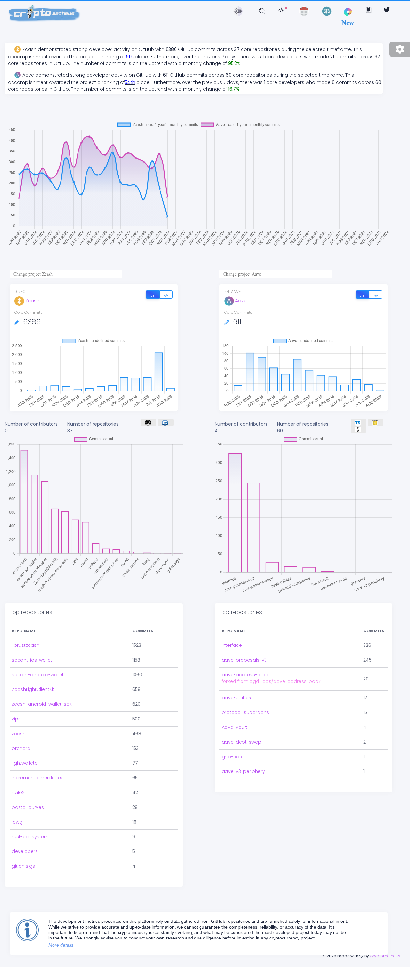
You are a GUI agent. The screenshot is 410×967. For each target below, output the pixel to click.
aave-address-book (245, 674)
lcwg (17, 822)
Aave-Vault (234, 727)
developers (25, 851)
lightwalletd (25, 763)
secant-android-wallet (38, 674)
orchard (21, 748)
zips (16, 719)
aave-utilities (236, 698)
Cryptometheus (385, 956)
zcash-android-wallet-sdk (42, 704)
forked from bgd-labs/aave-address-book (271, 681)
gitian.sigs (23, 866)
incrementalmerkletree (38, 778)
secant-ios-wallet (32, 660)
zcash (19, 733)
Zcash (32, 300)
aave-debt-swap (241, 742)
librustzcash (25, 645)
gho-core (233, 756)
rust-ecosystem (30, 836)
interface (232, 645)
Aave (241, 300)
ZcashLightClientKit (33, 689)
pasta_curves (28, 807)
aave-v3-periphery (243, 771)
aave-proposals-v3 (244, 660)
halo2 (18, 792)
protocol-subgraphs (245, 712)
